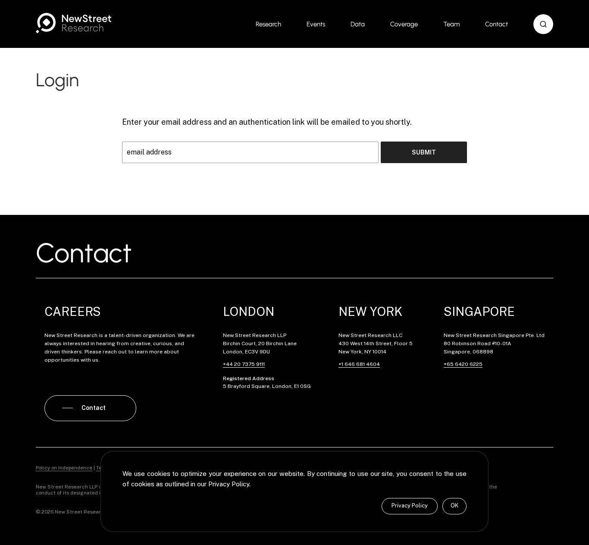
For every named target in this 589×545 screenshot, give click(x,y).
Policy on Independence (64, 468)
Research (268, 24)
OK (454, 505)
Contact (496, 24)
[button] (543, 24)
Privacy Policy (410, 505)
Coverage (404, 24)
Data (358, 24)
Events (316, 24)
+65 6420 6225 (463, 364)
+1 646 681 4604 (359, 364)
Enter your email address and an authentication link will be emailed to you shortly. (267, 121)
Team (451, 24)
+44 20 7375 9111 (244, 364)
